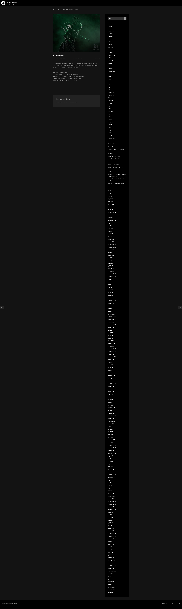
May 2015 (110, 488)
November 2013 (112, 536)
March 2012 (111, 581)
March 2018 (111, 405)
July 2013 (110, 547)
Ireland (110, 82)
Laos (109, 41)
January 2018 (111, 410)
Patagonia (111, 31)
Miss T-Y (121, 167)
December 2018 (112, 381)
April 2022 (110, 295)
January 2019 (111, 378)
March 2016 (111, 469)
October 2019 (111, 354)
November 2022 (112, 276)
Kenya (110, 119)
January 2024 (111, 241)
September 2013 (112, 541)
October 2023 (111, 249)
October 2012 (111, 568)
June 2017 (110, 429)
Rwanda (110, 49)
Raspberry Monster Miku (114, 156)
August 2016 (111, 456)
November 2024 (112, 215)
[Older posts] (2, 307)
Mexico (110, 130)
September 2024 (112, 220)
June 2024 (110, 228)
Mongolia (110, 68)
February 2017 (111, 440)
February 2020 (111, 343)
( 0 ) (99, 58)
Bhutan (110, 79)
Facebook (172, 603)
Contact (65, 3)
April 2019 (110, 370)
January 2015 (111, 498)
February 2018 (111, 407)
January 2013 (111, 560)
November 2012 (112, 565)
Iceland (110, 132)
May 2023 (110, 263)
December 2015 (112, 474)
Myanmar (110, 106)
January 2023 (111, 271)
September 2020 (112, 324)
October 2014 (111, 506)
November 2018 (112, 383)
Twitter (179, 603)
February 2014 (111, 528)
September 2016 (112, 453)
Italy (109, 87)
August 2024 (111, 223)
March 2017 (111, 437)
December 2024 (112, 212)
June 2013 (110, 549)
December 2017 (112, 413)
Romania (110, 116)
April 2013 (110, 555)
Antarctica (111, 100)
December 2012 (112, 563)
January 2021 (111, 314)
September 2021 (112, 306)
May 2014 (110, 520)
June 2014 (110, 517)
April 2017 (110, 434)
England (110, 122)
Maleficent (110, 153)
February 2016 (111, 472)
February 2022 (111, 298)
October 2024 (111, 217)
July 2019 (110, 362)
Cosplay (66, 9)
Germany (110, 36)
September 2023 (112, 252)
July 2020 (110, 330)
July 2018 (110, 394)
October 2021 (111, 303)
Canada (110, 124)
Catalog (176, 3)
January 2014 (111, 531)
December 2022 (112, 274)
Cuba (109, 76)
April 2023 (110, 266)
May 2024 (110, 231)
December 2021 (112, 300)
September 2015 (112, 477)
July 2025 (110, 193)
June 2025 (110, 196)
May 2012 (110, 576)
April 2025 (110, 201)
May (60, 58)
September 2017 (112, 421)
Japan (110, 63)
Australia (110, 47)
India (109, 65)
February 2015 (111, 496)
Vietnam (110, 98)
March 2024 (111, 236)
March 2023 (111, 268)
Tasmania (110, 44)
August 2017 (111, 423)
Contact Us (164, 603)
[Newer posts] (180, 307)
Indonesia (110, 33)
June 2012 (110, 573)
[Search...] (125, 18)
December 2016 (112, 445)
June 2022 (110, 290)
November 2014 (112, 504)
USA (109, 84)
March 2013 (111, 557)
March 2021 (111, 308)
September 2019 (112, 357)
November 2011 (112, 589)
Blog (33, 3)
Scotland (110, 111)
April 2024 (110, 233)
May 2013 (110, 552)
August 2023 (111, 255)
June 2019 (110, 365)
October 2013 (111, 539)
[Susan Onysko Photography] (9, 3)
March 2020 (111, 340)
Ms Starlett (110, 146)
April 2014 (110, 522)
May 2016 (110, 464)
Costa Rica (111, 127)
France (110, 135)
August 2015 (111, 480)
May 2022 (110, 292)
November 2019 (112, 351)
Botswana (111, 52)
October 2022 (111, 279)
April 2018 (110, 402)
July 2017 (110, 426)
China (110, 90)
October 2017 (111, 418)
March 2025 (111, 204)
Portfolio (24, 3)
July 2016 (110, 458)
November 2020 (112, 319)
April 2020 (110, 338)
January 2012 (111, 587)
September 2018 (112, 389)
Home (54, 9)
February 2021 (111, 311)
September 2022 (112, 282)
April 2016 (110, 466)
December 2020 (112, 316)
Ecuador (110, 60)
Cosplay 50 (54, 3)
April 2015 (110, 490)
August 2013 (111, 544)
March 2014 (111, 525)
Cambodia (111, 92)
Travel (109, 28)
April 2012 (110, 579)
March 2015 (111, 493)
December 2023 (112, 244)
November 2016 (112, 448)
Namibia (110, 39)
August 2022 (111, 284)
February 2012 (111, 584)
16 (61, 58)
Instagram (169, 603)
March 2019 (111, 373)
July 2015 (110, 482)
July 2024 (110, 225)
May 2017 (110, 431)
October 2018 (111, 386)
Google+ (176, 603)
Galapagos (111, 95)
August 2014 (111, 512)
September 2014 (112, 509)
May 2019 (110, 367)
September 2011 (112, 592)
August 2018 (111, 391)
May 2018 (110, 399)
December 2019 (112, 348)
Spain (109, 114)
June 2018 (110, 397)
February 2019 (111, 375)
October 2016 (111, 450)
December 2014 (112, 501)
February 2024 (111, 239)
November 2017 (112, 415)
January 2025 (111, 209)
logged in (65, 102)
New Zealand (111, 71)
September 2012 (112, 571)
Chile (109, 57)
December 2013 (112, 533)
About (43, 3)
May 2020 (110, 335)
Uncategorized (111, 138)
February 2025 (111, 207)
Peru (109, 108)
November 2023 (112, 247)
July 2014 (110, 514)
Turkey (110, 103)
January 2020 (111, 346)
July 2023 (110, 257)
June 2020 (110, 332)
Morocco (110, 73)
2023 (64, 58)
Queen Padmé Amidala (113, 159)
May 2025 (110, 199)
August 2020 (111, 327)
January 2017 (111, 442)
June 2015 (110, 485)
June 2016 (110, 461)
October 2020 (111, 322)
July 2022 (110, 287)
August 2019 (111, 359)
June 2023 (110, 260)
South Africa (111, 55)
